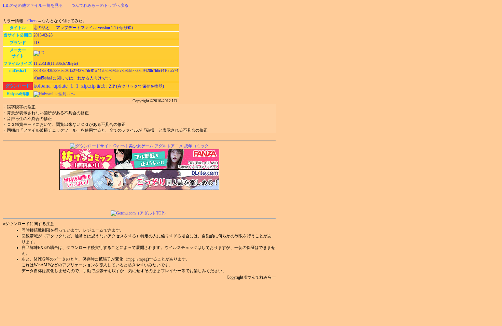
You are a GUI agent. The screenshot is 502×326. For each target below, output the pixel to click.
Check (32, 20)
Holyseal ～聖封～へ (57, 93)
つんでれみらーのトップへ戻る (99, 5)
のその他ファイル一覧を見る (33, 5)
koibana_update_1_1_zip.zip (64, 86)
